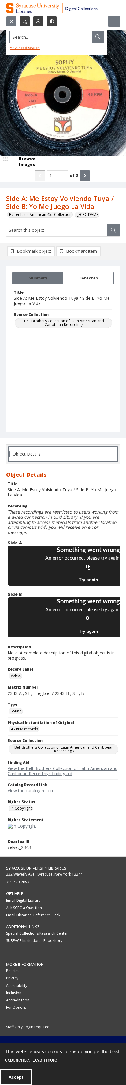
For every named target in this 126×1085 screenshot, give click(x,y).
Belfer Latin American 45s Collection (40, 214)
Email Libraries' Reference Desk (33, 915)
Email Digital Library (23, 900)
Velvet (16, 675)
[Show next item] (85, 175)
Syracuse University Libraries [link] (36, 868)
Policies (12, 970)
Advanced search (25, 47)
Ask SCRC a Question (24, 907)
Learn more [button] (44, 1059)
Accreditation (17, 1000)
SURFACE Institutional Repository (34, 940)
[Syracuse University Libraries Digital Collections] (63, 8)
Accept (16, 1077)
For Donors (16, 1007)
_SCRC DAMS (87, 214)
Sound (16, 711)
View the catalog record (31, 790)
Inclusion (13, 992)
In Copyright (21, 808)
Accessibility (16, 985)
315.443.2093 (17, 882)
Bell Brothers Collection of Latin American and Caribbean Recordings (64, 322)
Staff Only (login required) (28, 1026)
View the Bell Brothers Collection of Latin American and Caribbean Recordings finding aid (62, 770)
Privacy (12, 978)
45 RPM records (24, 729)
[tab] (38, 278)
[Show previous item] (40, 175)
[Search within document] (113, 230)
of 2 (74, 175)
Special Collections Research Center (37, 933)
